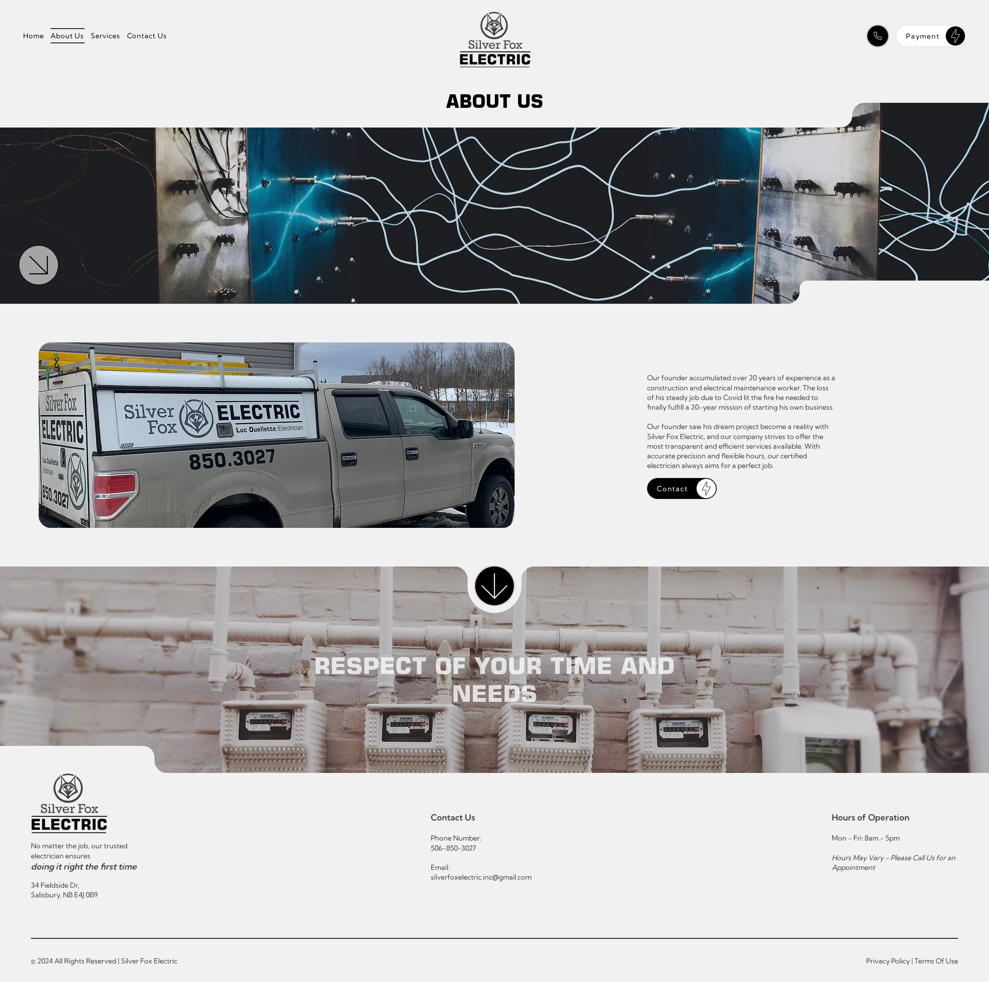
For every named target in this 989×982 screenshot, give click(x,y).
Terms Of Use (936, 960)
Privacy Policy (888, 960)
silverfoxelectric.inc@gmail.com (481, 877)
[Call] (877, 36)
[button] (106, 35)
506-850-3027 (453, 848)
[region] (931, 36)
